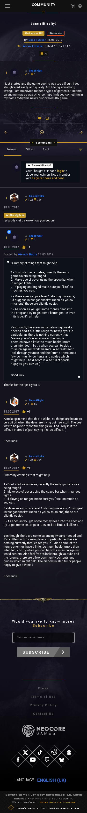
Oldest (30, 149)
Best (46, 149)
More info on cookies (57, 802)
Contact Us (43, 713)
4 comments (43, 142)
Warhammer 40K (34, 33)
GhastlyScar (37, 40)
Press (43, 688)
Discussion (56, 33)
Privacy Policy (43, 705)
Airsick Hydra (33, 46)
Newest (12, 149)
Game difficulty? (41, 165)
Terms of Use (43, 697)
